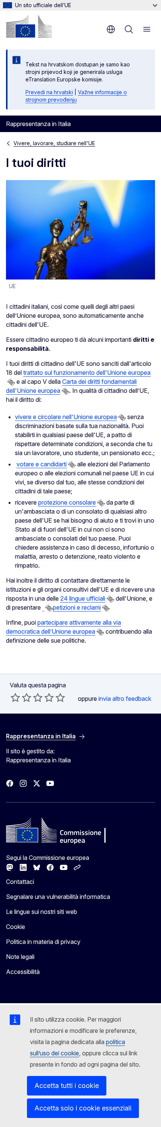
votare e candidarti (41, 464)
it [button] (111, 29)
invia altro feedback (124, 698)
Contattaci (20, 881)
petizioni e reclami (77, 607)
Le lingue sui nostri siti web (41, 911)
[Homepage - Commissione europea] (29, 26)
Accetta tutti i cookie (66, 1085)
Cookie (15, 926)
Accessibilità (23, 971)
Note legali (20, 956)
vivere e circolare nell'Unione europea (66, 417)
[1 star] (15, 697)
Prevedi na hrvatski (49, 92)
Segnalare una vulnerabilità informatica (58, 896)
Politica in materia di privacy (43, 941)
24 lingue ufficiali (82, 598)
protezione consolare (67, 502)
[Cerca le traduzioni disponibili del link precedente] (11, 382)
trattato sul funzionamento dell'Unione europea (87, 372)
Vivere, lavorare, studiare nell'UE (54, 143)
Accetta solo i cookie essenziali (82, 1108)
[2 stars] (21, 697)
